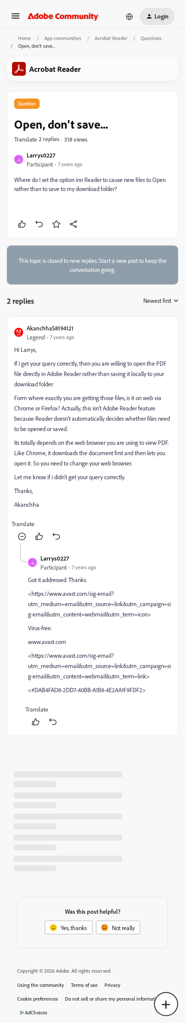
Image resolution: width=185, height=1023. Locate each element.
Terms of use (84, 985)
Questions (151, 38)
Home (24, 38)
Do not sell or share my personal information (113, 998)
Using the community (40, 985)
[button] (15, 18)
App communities (62, 38)
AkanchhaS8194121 (50, 328)
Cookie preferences (37, 998)
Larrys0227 (41, 155)
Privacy (112, 985)
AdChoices (36, 1012)
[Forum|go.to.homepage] (63, 16)
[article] (92, 433)
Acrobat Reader (111, 38)
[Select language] (129, 16)
